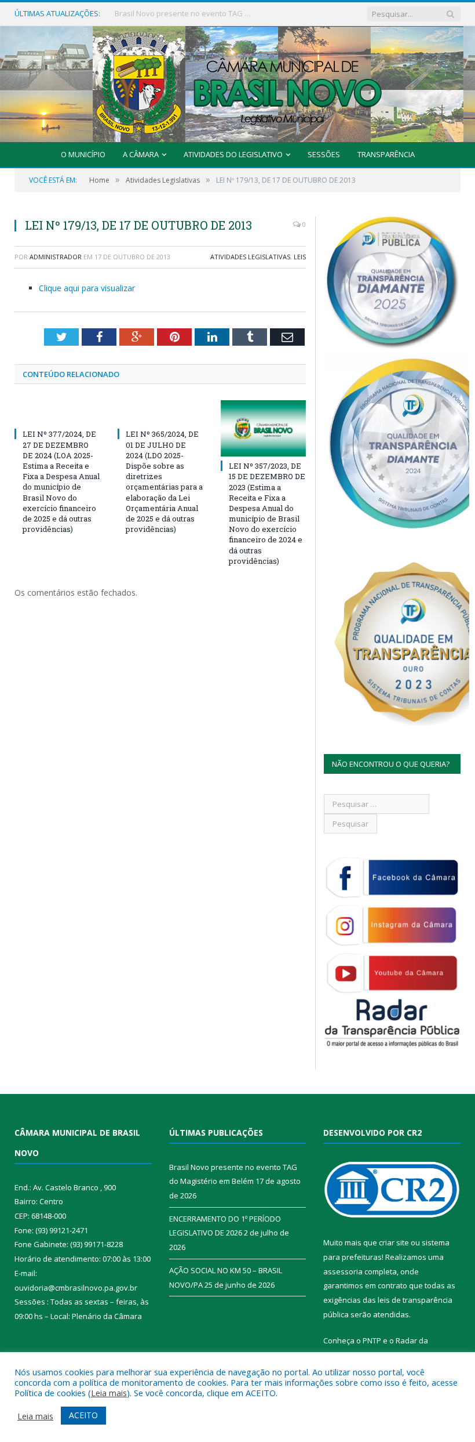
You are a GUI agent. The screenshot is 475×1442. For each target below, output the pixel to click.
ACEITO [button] (83, 1415)
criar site (394, 1242)
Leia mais (109, 1392)
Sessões (324, 154)
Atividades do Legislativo (233, 154)
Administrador (56, 256)
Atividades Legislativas (250, 256)
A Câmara (141, 154)
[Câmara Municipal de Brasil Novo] (237, 81)
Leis (300, 256)
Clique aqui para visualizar (87, 288)
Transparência (386, 154)
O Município (83, 154)
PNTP (372, 1340)
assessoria (343, 1271)
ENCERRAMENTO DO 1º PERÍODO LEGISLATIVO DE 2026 (184, 14)
